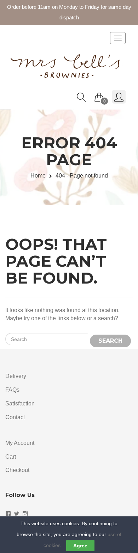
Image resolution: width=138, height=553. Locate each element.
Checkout (17, 470)
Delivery (15, 376)
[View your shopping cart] (99, 95)
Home (38, 176)
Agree (80, 545)
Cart (10, 457)
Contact (15, 417)
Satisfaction (20, 403)
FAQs (12, 390)
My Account (19, 443)
